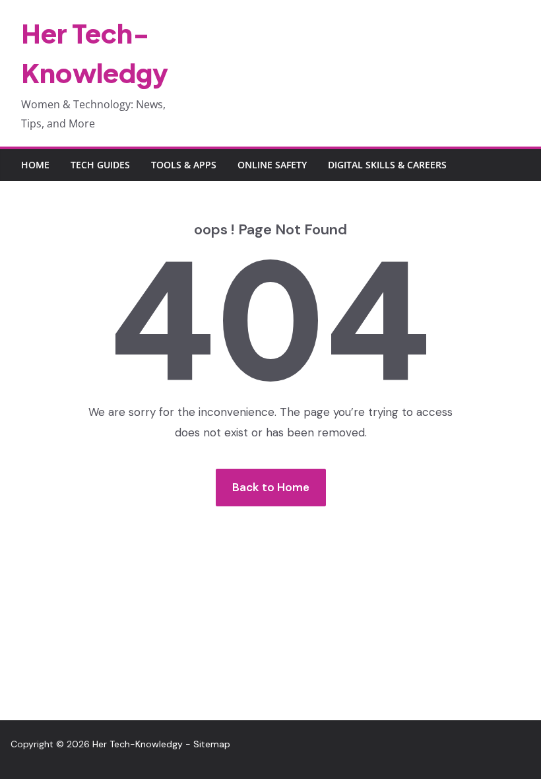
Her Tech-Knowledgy (137, 744)
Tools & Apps (183, 164)
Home (35, 164)
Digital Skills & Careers (387, 164)
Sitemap (211, 744)
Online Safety (272, 164)
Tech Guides (100, 164)
